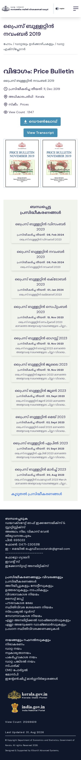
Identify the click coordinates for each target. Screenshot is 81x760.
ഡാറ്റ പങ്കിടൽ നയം (20, 661)
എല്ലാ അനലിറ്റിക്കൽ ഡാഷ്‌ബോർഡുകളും (38, 620)
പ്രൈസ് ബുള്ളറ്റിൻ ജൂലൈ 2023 (40, 364)
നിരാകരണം (14, 644)
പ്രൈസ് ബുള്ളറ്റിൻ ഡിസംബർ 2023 (40, 227)
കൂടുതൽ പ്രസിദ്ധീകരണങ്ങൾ (36, 494)
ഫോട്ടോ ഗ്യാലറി (17, 557)
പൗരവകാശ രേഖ (19, 603)
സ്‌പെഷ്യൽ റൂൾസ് (20, 611)
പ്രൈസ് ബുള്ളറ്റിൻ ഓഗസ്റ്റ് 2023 (40, 338)
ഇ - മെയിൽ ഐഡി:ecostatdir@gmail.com (37, 549)
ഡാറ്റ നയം (13, 648)
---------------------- (24, 553)
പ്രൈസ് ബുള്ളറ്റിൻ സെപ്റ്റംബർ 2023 (40, 309)
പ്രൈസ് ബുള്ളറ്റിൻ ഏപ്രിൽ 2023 (40, 443)
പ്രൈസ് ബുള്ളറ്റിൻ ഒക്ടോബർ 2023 (40, 282)
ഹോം (7, 44)
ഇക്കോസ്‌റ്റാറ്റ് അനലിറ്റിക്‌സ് (27, 566)
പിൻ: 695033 (15, 540)
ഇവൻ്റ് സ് (12, 562)
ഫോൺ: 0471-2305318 (22, 544)
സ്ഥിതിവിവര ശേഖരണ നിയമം (29, 607)
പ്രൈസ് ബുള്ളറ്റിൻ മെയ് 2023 (40, 417)
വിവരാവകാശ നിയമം (22, 594)
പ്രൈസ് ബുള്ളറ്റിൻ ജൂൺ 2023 (40, 390)
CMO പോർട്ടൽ (16, 670)
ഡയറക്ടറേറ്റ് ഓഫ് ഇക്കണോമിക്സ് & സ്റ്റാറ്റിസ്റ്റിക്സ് (35, 525)
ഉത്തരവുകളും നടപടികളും (26, 590)
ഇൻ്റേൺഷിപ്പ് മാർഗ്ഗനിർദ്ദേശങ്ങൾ (31, 679)
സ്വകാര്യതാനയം (18, 653)
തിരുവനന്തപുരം (18, 536)
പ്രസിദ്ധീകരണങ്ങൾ (21, 581)
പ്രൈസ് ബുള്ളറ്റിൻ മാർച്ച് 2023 (40, 469)
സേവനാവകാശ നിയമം (23, 616)
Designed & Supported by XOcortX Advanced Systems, (32, 750)
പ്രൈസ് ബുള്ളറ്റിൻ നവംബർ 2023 (40, 254)
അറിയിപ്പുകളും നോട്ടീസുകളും (29, 586)
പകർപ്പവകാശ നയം (21, 657)
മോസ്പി (11, 674)
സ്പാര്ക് (12, 666)
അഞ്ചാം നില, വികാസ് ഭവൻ (27, 531)
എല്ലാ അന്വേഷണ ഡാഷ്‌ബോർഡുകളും (35, 624)
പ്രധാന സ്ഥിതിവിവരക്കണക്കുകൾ (32, 629)
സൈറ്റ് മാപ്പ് (14, 599)
